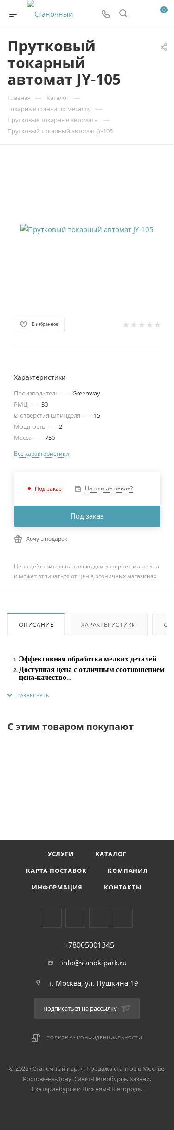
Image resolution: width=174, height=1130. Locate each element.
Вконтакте (52, 918)
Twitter (99, 918)
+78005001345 (89, 945)
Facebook (75, 918)
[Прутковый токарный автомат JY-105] (87, 229)
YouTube (123, 918)
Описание (36, 625)
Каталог (111, 854)
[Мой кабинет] (140, 14)
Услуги (61, 854)
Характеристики (108, 625)
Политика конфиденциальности (94, 1037)
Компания (128, 870)
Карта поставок (56, 870)
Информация (57, 887)
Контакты (123, 887)
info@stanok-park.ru (94, 962)
